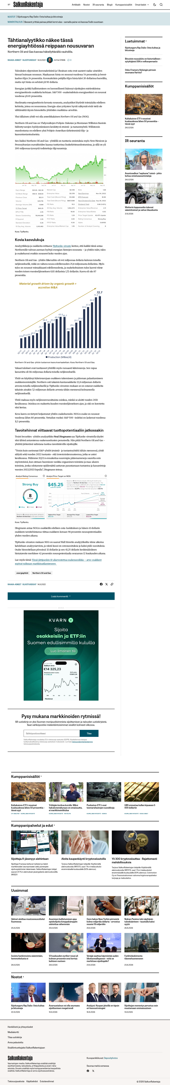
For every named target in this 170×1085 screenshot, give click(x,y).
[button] (9, 4)
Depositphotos (111, 1058)
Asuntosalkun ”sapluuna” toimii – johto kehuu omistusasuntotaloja (143, 174)
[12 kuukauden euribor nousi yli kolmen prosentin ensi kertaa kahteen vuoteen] (66, 943)
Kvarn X (104, 813)
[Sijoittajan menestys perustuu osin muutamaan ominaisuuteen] (141, 992)
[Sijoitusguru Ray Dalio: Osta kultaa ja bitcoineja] (28, 992)
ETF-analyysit (15, 813)
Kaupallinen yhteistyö (28, 813)
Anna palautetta (15, 1042)
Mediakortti (13, 1032)
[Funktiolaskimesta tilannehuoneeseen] (141, 943)
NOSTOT (11, 16)
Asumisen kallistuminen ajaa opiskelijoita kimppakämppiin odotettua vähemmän (63, 922)
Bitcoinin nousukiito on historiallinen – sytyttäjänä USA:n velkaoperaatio (143, 60)
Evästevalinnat (47, 1081)
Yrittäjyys (67, 813)
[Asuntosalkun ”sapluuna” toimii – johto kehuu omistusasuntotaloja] (143, 159)
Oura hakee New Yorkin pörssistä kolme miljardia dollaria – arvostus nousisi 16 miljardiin (103, 922)
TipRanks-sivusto (62, 246)
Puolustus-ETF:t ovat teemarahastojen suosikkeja (100, 806)
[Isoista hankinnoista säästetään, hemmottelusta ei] (28, 943)
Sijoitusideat (29, 60)
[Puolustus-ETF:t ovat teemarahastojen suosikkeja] (104, 792)
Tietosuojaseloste (16, 1081)
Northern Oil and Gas (42, 572)
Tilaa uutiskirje (15, 1037)
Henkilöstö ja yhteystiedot (20, 1026)
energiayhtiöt (22, 572)
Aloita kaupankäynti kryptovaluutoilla (83, 859)
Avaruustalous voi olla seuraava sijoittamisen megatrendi (64, 1006)
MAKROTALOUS (15, 21)
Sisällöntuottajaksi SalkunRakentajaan (26, 1047)
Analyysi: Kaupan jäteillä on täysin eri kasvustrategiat (103, 1006)
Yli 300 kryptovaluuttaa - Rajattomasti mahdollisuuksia (134, 860)
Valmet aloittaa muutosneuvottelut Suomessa (28, 920)
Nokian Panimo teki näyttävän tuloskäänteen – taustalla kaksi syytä (139, 922)
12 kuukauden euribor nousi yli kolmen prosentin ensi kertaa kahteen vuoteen (63, 958)
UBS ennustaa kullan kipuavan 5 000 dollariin (139, 806)
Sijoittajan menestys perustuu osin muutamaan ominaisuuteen (141, 1006)
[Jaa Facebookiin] (101, 584)
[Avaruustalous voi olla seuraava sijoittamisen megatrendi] (66, 992)
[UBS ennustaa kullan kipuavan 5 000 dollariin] (141, 792)
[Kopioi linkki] (112, 584)
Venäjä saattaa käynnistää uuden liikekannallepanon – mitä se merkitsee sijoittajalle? (103, 958)
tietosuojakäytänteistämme (82, 741)
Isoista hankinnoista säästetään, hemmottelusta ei (27, 957)
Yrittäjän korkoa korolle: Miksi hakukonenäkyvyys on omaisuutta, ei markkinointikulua (65, 808)
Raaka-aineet (14, 60)
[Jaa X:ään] (106, 584)
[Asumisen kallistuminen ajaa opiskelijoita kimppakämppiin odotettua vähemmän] (66, 906)
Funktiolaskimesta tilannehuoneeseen (133, 957)
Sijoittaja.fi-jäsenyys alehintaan (30, 859)
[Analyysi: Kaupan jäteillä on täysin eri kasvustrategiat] (104, 992)
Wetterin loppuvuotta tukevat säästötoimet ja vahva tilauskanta (141, 208)
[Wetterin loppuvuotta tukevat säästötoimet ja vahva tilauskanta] (143, 193)
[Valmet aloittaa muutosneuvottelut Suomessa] (28, 906)
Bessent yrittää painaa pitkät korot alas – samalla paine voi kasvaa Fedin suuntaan (63, 21)
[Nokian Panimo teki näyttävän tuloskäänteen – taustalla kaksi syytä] (141, 906)
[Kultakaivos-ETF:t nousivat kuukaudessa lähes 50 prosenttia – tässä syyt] (143, 104)
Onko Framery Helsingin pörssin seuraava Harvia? (140, 71)
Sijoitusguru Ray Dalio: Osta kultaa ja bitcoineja (40, 16)
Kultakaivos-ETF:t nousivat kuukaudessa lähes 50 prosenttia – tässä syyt (141, 121)
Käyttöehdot (32, 1081)
